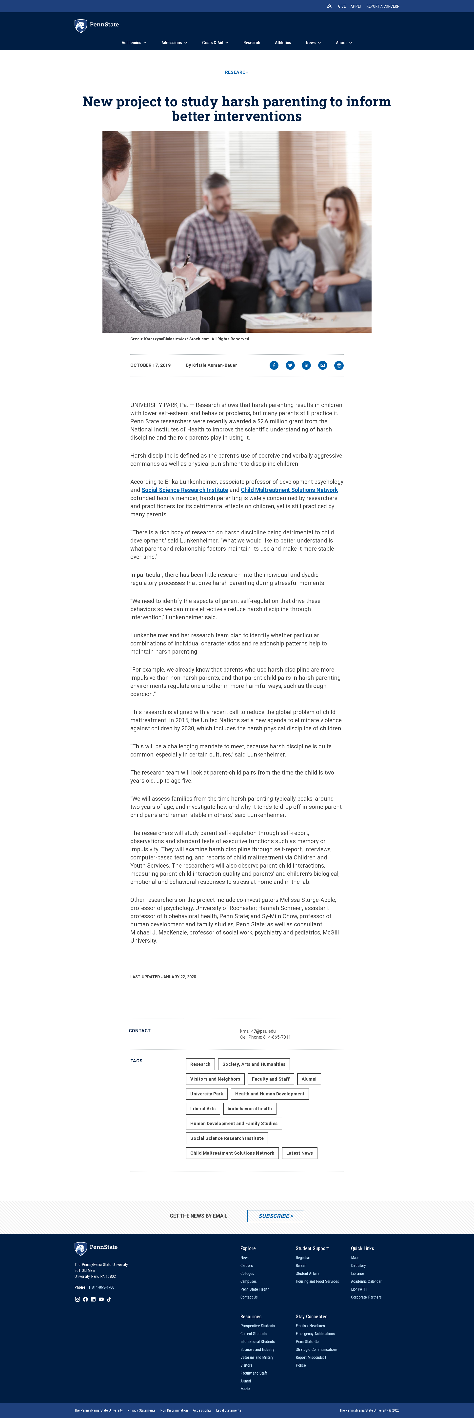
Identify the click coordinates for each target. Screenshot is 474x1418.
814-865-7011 (277, 1037)
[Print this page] (339, 365)
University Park (206, 1093)
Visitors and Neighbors (215, 1079)
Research (237, 72)
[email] (322, 366)
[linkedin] (306, 366)
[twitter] (290, 366)
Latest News (299, 1153)
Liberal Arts (203, 1108)
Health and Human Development (270, 1093)
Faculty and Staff (271, 1079)
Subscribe (273, 1216)
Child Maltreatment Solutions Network (289, 490)
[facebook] (274, 366)
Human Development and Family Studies (233, 1123)
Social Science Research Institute (185, 490)
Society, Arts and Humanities (254, 1064)
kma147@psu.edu (258, 1031)
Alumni (309, 1079)
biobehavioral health (250, 1108)
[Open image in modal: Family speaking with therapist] (237, 232)
